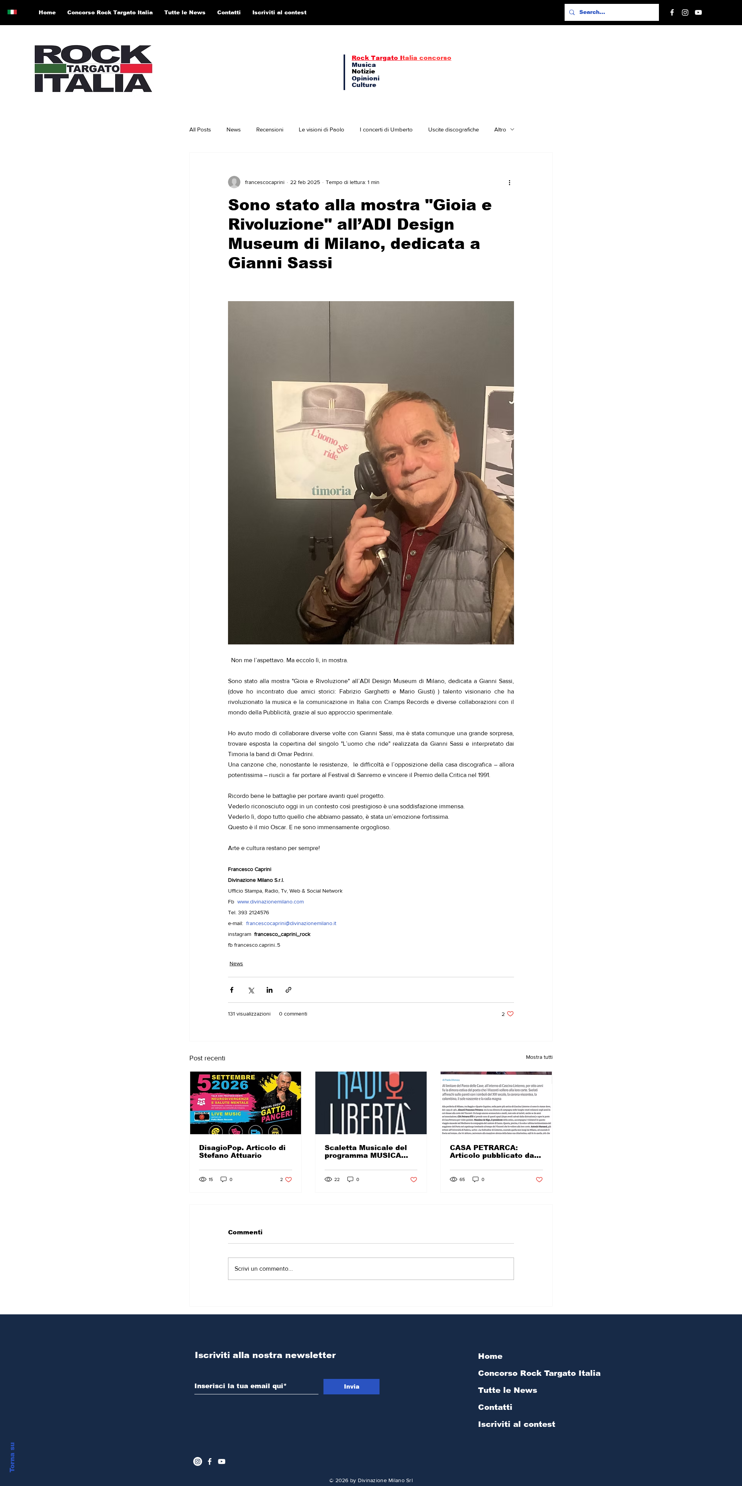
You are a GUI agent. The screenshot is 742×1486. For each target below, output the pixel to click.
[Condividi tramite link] (288, 990)
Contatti (495, 1407)
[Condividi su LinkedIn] (269, 990)
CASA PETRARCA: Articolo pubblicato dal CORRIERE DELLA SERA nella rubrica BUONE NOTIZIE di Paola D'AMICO (495, 1151)
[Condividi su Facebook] (231, 990)
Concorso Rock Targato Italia (519, 1373)
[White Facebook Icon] (209, 1461)
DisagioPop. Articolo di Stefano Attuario (242, 1151)
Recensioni (269, 129)
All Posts (200, 129)
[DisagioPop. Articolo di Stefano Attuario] (245, 1103)
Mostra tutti (539, 1057)
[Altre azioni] (509, 182)
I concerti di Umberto (386, 129)
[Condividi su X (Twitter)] (250, 990)
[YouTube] (698, 12)
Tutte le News (507, 1390)
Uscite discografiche (453, 129)
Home (490, 1356)
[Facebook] (672, 12)
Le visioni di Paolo (321, 129)
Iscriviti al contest (516, 1424)
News (233, 129)
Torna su (12, 1457)
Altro (500, 129)
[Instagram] (685, 12)
